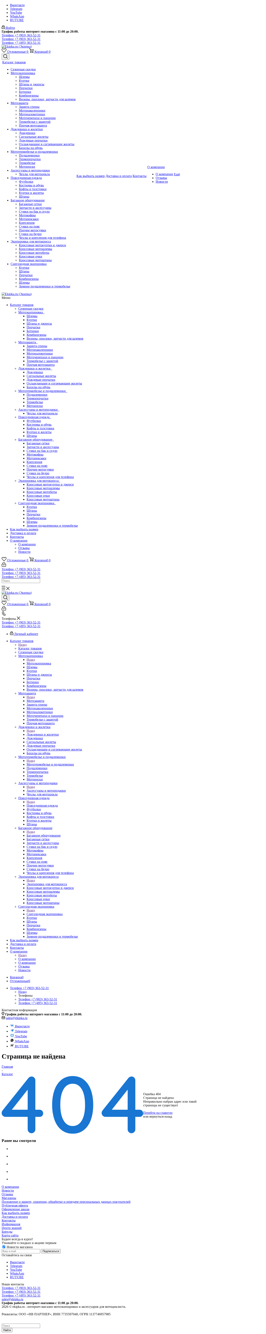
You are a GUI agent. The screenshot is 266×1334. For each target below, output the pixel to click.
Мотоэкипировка (31, 312)
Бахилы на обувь (38, 387)
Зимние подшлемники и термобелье (52, 525)
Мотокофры (35, 454)
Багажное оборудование (36, 439)
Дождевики (35, 372)
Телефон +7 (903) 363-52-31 (21, 35)
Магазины (9, 1198)
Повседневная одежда (34, 417)
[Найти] (3, 586)
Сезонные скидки (30, 308)
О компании (18, 540)
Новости (24, 552)
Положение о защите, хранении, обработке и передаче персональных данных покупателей (66, 1201)
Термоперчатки (37, 398)
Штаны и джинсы (39, 323)
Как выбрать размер (24, 529)
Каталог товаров (21, 305)
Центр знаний (12, 1228)
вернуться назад (160, 1116)
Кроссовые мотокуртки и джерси (50, 484)
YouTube (16, 12)
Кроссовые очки (38, 495)
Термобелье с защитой (42, 361)
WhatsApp (17, 16)
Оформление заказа (15, 1209)
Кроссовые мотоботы (42, 492)
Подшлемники (37, 394)
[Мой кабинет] (4, 565)
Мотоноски (35, 406)
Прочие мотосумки (40, 469)
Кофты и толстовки (40, 428)
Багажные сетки (38, 443)
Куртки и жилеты (39, 432)
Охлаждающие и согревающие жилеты (54, 383)
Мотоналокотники (40, 353)
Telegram (16, 9)
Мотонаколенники (40, 349)
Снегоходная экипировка (37, 503)
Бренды (7, 1231)
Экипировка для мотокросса (39, 480)
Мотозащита (28, 342)
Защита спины (37, 346)
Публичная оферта (15, 1205)
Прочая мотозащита (41, 364)
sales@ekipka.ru (16, 1018)
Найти (7, 1330)
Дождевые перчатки (41, 379)
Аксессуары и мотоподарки (38, 409)
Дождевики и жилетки (35, 368)
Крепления (34, 462)
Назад (22, 644)
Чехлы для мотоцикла (42, 413)
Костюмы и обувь (39, 424)
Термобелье (35, 402)
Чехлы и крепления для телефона (50, 477)
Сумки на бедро (38, 473)
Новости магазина (19, 1247)
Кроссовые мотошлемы (43, 488)
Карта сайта (10, 1235)
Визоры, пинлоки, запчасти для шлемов (55, 338)
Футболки (34, 421)
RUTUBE (17, 20)
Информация (11, 1224)
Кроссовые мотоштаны (43, 499)
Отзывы (24, 548)
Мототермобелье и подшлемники (42, 391)
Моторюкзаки (36, 458)
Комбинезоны (36, 335)
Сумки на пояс (37, 465)
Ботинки (33, 331)
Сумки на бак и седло (42, 450)
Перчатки (33, 327)
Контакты (17, 537)
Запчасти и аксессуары (43, 447)
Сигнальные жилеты (41, 376)
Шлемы (32, 316)
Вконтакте (17, 5)
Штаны (32, 436)
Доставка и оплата (23, 533)
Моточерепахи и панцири (45, 357)
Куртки (32, 320)
